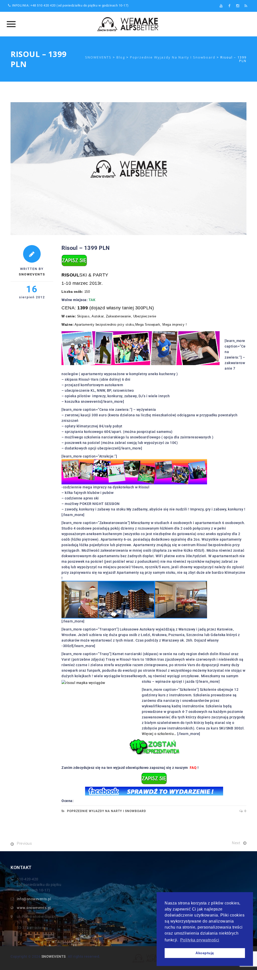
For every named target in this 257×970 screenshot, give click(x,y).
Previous (24, 843)
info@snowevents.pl (34, 899)
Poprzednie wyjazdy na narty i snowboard (106, 811)
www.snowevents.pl (34, 908)
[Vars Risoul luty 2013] (153, 791)
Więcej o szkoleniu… (159, 734)
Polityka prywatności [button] (199, 940)
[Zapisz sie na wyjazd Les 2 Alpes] (154, 778)
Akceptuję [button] (205, 953)
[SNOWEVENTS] (128, 24)
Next (236, 843)
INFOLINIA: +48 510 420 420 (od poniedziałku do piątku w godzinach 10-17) (70, 5)
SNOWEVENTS (53, 956)
